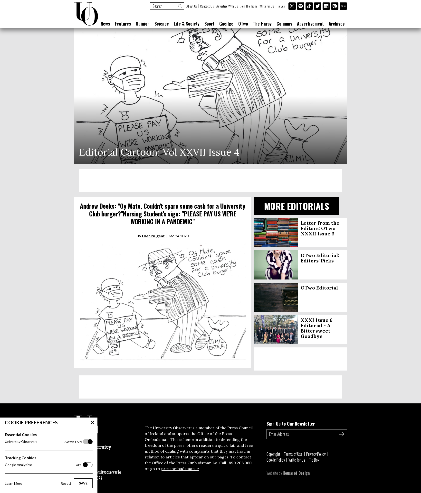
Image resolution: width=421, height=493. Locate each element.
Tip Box (281, 6)
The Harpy (262, 23)
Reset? (66, 483)
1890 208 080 (239, 462)
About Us (191, 6)
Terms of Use (293, 454)
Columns (284, 23)
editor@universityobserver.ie (99, 472)
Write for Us (266, 6)
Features (123, 23)
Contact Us (207, 6)
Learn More (13, 483)
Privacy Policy (315, 454)
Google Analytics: (43, 465)
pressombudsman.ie (180, 468)
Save (83, 483)
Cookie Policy (276, 460)
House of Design (296, 473)
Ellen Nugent (153, 235)
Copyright (273, 454)
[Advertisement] (210, 180)
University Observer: (43, 441)
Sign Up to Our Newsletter (291, 423)
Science (161, 23)
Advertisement (310, 23)
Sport (209, 23)
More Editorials (296, 205)
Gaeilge (226, 23)
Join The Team (248, 6)
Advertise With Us (227, 6)
